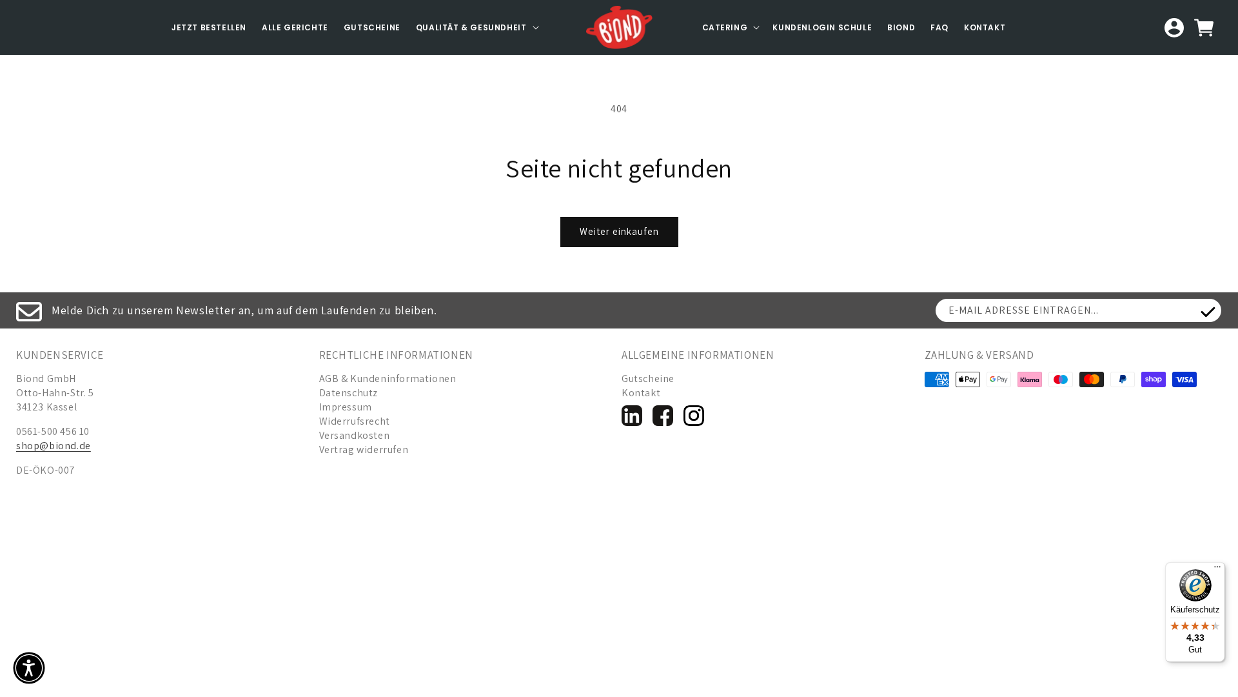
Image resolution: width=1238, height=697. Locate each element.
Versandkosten (354, 435)
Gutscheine (372, 27)
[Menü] (1217, 570)
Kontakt (984, 27)
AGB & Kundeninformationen (388, 378)
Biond (901, 27)
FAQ (939, 27)
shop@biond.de (53, 445)
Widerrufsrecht (354, 421)
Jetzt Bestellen (209, 27)
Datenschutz (348, 392)
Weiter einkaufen (619, 231)
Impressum (345, 407)
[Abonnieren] (1208, 312)
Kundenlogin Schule (822, 27)
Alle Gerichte (295, 27)
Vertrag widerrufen (364, 449)
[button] (476, 28)
